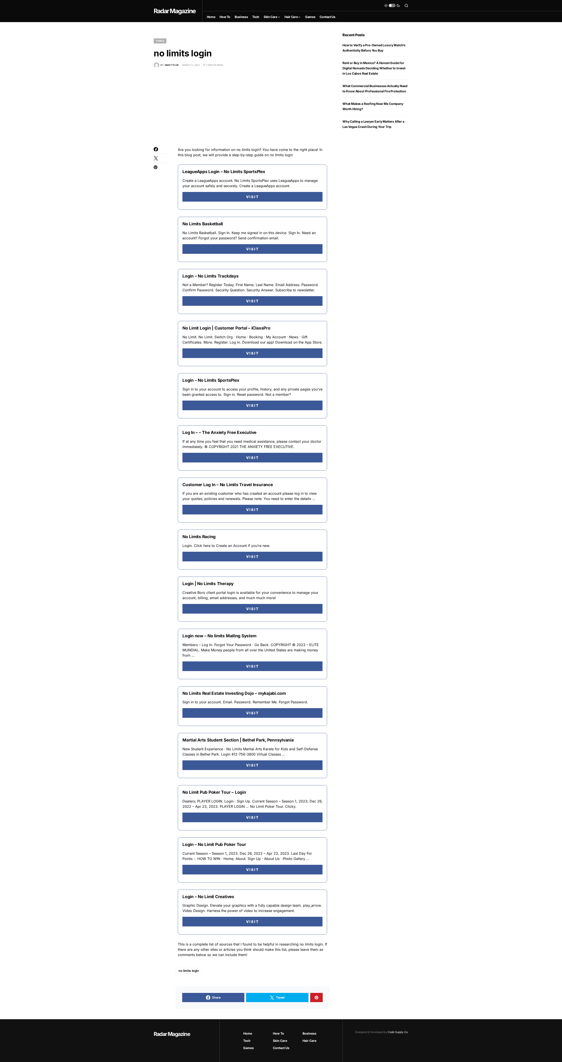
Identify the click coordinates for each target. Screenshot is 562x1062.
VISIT (252, 197)
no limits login (188, 970)
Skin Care (280, 1040)
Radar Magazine (175, 11)
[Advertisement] (241, 107)
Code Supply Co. (398, 1032)
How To (278, 1033)
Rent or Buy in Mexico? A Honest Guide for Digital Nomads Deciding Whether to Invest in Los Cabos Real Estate (373, 68)
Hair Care (309, 1040)
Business (309, 1033)
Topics (160, 40)
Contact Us (281, 1048)
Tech (246, 1040)
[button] (392, 5)
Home (247, 1033)
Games (248, 1048)
